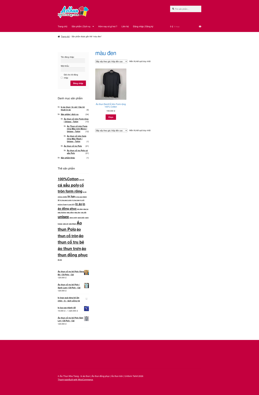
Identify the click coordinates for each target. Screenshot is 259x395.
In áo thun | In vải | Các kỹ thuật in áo (73, 108)
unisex (63, 216)
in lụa (71, 196)
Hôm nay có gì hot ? (107, 26)
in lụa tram (76, 200)
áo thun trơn (69, 248)
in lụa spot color (66, 200)
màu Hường (62, 212)
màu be (85, 209)
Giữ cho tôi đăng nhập (71, 76)
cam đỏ (81, 180)
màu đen (77, 212)
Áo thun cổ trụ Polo (73, 146)
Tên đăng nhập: (67, 57)
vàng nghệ (73, 218)
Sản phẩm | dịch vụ (70, 114)
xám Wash (72, 224)
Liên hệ (125, 26)
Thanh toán (63, 379)
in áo (78, 204)
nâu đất (83, 212)
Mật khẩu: (65, 65)
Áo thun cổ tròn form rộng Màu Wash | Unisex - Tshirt (76, 139)
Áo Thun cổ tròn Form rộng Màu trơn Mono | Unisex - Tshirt (77, 129)
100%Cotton (68, 178)
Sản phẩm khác (68, 157)
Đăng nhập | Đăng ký (143, 26)
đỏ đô (60, 260)
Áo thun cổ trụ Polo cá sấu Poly (77, 151)
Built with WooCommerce (81, 379)
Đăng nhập (78, 83)
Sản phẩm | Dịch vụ (81, 26)
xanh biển (81, 218)
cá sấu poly (68, 185)
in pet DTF (71, 204)
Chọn (110, 117)
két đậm (80, 209)
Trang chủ (62, 26)
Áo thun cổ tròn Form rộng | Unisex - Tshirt (76, 120)
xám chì (65, 224)
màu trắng (70, 212)
